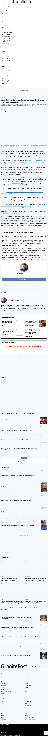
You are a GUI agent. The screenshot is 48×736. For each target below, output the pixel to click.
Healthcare (4, 34)
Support (2, 727)
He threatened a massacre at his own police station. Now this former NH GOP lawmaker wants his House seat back (30, 333)
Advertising (4, 83)
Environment (10, 32)
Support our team (24, 279)
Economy (4, 30)
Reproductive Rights (6, 691)
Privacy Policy (4, 732)
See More (44, 557)
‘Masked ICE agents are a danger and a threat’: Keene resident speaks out (18, 475)
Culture (4, 53)
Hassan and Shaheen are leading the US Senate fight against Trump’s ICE (8, 323)
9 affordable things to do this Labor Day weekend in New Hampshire (16, 421)
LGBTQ (8, 38)
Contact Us (3, 719)
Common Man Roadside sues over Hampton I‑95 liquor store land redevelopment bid (16, 617)
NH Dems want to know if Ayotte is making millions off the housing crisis (17, 646)
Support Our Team (29, 717)
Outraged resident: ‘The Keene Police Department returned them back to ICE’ (19, 488)
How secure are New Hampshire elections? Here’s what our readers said (17, 525)
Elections (4, 32)
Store (3, 74)
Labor (3, 38)
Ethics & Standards (5, 724)
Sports (2, 693)
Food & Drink (28, 701)
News (8, 58)
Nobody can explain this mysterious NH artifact (12, 513)
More (2, 711)
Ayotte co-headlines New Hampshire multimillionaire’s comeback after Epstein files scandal (19, 449)
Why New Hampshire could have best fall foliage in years (18, 413)
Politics (8, 40)
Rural (8, 43)
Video (3, 68)
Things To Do (4, 419)
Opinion (8, 68)
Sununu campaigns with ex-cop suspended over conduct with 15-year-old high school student (30, 323)
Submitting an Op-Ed (9, 80)
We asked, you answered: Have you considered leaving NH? (14, 440)
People (3, 60)
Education (9, 30)
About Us (3, 715)
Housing (9, 34)
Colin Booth (3, 107)
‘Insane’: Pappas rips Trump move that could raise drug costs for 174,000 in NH (7, 332)
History (3, 58)
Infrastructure (10, 36)
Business (4, 24)
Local (2, 411)
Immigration (5, 36)
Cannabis (9, 24)
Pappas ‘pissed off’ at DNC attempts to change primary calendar (16, 500)
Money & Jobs (4, 689)
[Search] (9, 6)
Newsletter (9, 70)
